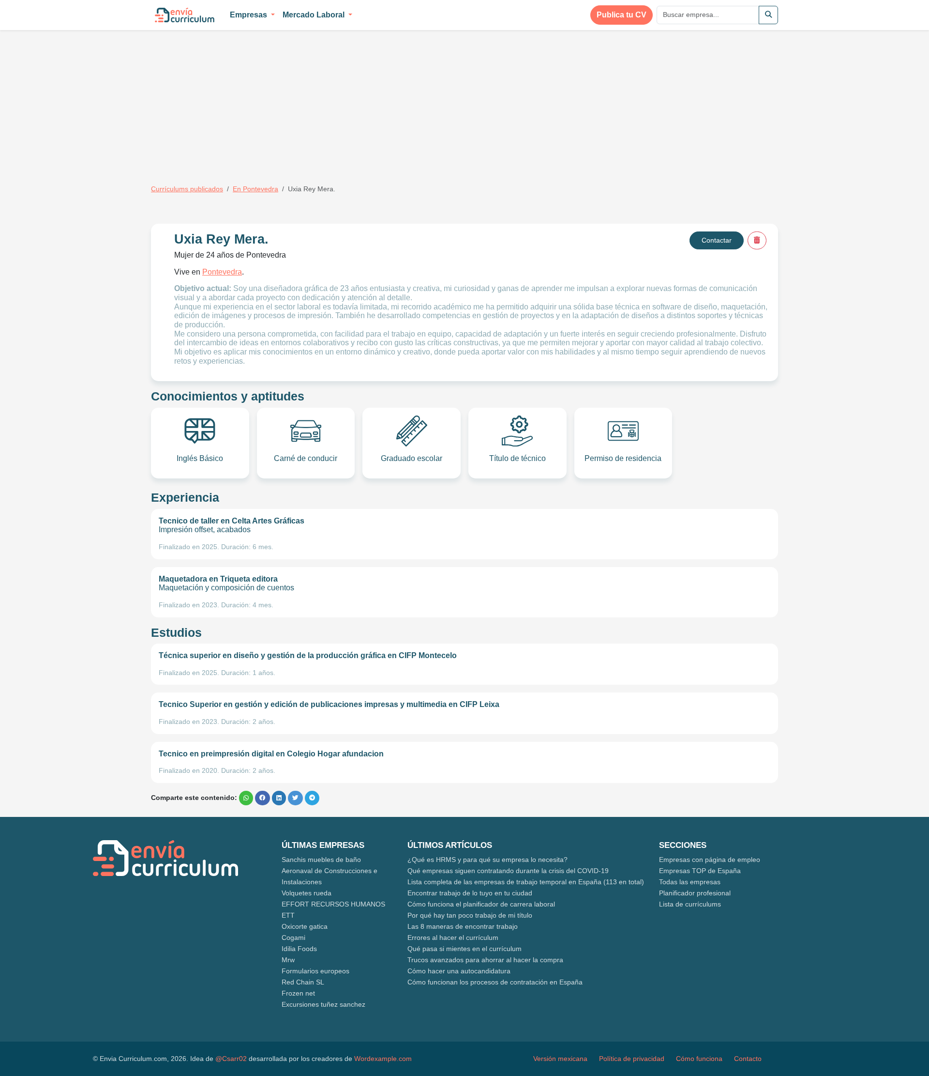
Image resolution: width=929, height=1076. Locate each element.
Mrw (288, 960)
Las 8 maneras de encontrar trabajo (462, 926)
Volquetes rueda (306, 893)
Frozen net (298, 993)
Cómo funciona (699, 1058)
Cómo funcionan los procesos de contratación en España (495, 982)
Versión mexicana (560, 1058)
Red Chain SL (303, 982)
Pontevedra (222, 272)
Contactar (717, 240)
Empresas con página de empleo (709, 859)
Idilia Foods (299, 949)
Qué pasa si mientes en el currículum (464, 949)
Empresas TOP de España (700, 871)
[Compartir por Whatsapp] (246, 798)
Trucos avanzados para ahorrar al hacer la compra (485, 960)
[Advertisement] (232, 101)
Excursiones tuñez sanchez (323, 1004)
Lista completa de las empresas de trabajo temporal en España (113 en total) (525, 882)
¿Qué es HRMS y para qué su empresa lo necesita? (487, 859)
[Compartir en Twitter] (295, 798)
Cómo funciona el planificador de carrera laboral (481, 904)
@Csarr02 (231, 1058)
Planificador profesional (695, 893)
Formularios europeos (315, 971)
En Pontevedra (255, 189)
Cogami (293, 937)
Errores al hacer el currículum (452, 937)
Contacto (748, 1058)
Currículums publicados (187, 189)
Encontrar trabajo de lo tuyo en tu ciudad (469, 893)
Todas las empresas (689, 882)
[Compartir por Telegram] (312, 798)
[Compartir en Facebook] (262, 798)
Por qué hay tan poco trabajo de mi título (469, 915)
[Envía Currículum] (184, 15)
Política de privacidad (631, 1058)
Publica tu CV (621, 15)
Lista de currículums (690, 904)
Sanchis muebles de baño (321, 859)
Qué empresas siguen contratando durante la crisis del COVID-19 (508, 871)
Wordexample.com (383, 1058)
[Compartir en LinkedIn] (279, 798)
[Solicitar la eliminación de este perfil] (757, 240)
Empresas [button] (249, 15)
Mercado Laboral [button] (314, 15)
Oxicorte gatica (305, 926)
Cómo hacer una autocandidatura (458, 971)
